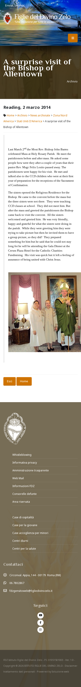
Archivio (22, 115)
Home (10, 115)
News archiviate (40, 115)
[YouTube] (40, 615)
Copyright (9, 665)
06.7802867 (16, 583)
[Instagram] (40, 630)
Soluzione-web (60, 671)
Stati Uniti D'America (29, 121)
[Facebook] (40, 623)
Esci (9, 381)
